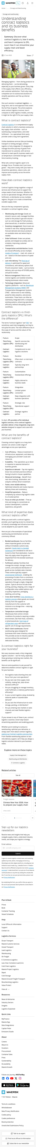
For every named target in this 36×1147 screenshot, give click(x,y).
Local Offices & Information (11, 924)
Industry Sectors (7, 1002)
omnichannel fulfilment (13, 575)
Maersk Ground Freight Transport (13, 979)
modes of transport (12, 253)
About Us (5, 1045)
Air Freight (5, 957)
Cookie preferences (8, 1118)
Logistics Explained (8, 1009)
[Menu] (32, 3)
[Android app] (23, 1085)
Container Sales (7, 1054)
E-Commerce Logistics (18, 763)
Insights (4, 1006)
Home (3, 8)
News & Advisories (8, 999)
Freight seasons (8, 799)
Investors (5, 1048)
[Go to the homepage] (10, 1093)
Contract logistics (8, 125)
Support (23, 3)
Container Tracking (8, 911)
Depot (4, 973)
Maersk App (6, 1022)
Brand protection (8, 1122)
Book (3, 908)
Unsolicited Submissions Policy (13, 1126)
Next (32, 817)
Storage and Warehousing (18, 8)
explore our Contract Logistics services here (17, 734)
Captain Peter (6, 1028)
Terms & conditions (8, 1104)
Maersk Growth (7, 1067)
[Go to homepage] (9, 3)
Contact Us (5, 931)
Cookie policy (6, 1115)
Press (3, 1058)
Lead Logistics (7, 950)
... (7, 8)
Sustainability (6, 1061)
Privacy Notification (9, 877)
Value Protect (6, 985)
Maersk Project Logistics (10, 969)
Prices (4, 905)
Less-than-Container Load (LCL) (13, 963)
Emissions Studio (8, 1032)
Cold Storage (6, 976)
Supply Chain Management (18, 755)
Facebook (7, 1078)
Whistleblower (7, 1108)
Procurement (6, 1051)
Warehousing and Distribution (18, 759)
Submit (18, 854)
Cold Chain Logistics (9, 966)
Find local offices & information (19, 1138)
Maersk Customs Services (10, 944)
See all (18, 775)
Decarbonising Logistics (10, 982)
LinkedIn (3, 1078)
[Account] (28, 3)
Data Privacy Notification (10, 1111)
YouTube (12, 1078)
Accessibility (6, 1064)
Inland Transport (7, 947)
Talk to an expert (19, 1133)
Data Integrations (8, 1025)
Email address (6, 844)
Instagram (20, 1078)
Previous (3, 817)
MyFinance (5, 1019)
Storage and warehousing (10, 14)
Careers (4, 1042)
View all (4, 989)
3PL (27, 323)
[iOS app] (8, 1085)
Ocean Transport (7, 941)
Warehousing (6, 953)
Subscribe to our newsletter (19, 1143)
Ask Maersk (18, 3)
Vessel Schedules (8, 914)
